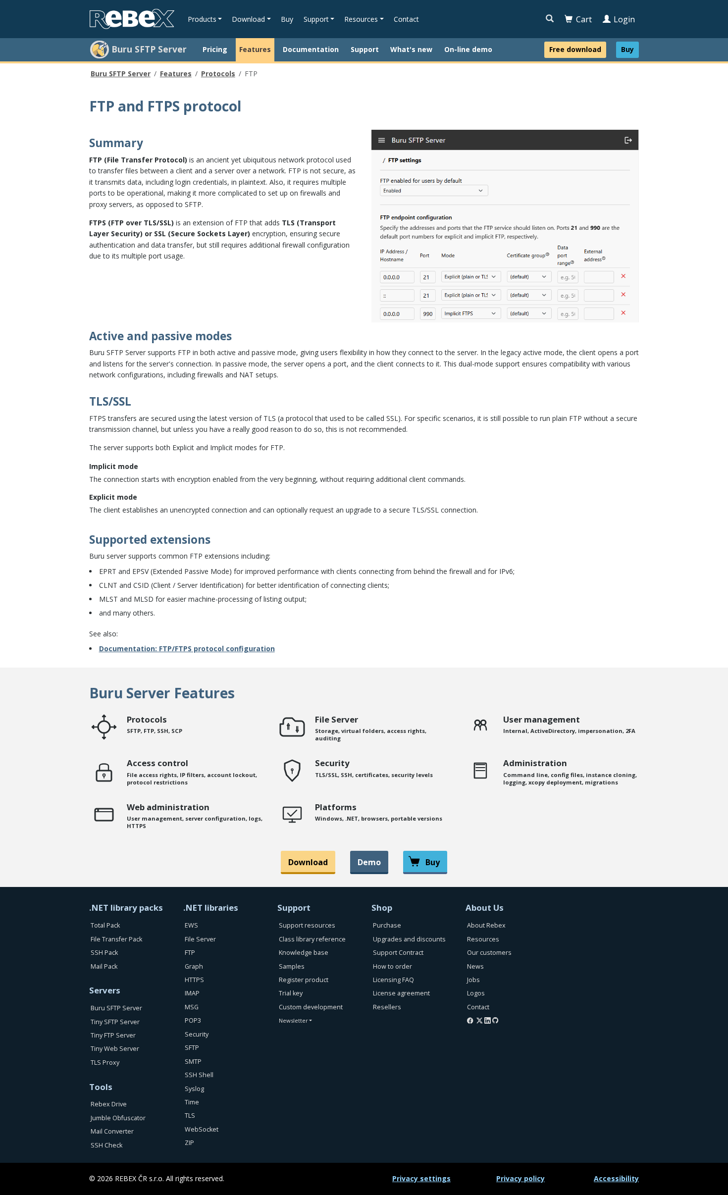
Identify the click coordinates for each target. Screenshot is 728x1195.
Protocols (218, 73)
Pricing (215, 49)
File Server (200, 939)
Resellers (387, 1007)
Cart (584, 19)
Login (624, 19)
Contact (406, 19)
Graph (194, 966)
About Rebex (486, 925)
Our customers (489, 952)
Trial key (291, 993)
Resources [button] (361, 19)
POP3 (193, 1020)
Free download (575, 49)
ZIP (189, 1143)
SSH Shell (199, 1075)
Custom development (311, 1007)
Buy (287, 19)
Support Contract (398, 952)
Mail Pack (104, 966)
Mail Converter (112, 1131)
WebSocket (201, 1129)
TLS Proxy (105, 1062)
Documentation (311, 49)
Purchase (387, 925)
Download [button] (248, 19)
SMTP (193, 1061)
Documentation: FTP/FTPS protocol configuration (187, 648)
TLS (190, 1115)
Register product (303, 980)
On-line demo (468, 49)
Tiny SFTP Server (115, 1022)
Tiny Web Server (115, 1048)
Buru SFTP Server (121, 73)
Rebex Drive (109, 1104)
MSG (192, 1007)
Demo (369, 862)
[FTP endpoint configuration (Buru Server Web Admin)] (505, 225)
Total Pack (105, 925)
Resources (483, 939)
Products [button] (202, 19)
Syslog (194, 1089)
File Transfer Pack (116, 939)
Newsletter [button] (293, 1020)
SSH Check (106, 1145)
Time (192, 1102)
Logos (476, 993)
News (475, 966)
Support (365, 49)
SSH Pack (104, 952)
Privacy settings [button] (421, 1178)
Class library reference (312, 939)
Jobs (473, 980)
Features (255, 49)
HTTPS (194, 980)
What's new (411, 49)
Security (196, 1034)
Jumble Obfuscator (118, 1118)
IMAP (192, 993)
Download (308, 862)
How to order (392, 966)
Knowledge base (303, 952)
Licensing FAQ (393, 980)
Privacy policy (520, 1178)
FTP (190, 952)
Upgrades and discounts (409, 939)
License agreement (401, 993)
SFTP (192, 1047)
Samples (292, 966)
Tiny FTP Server (113, 1035)
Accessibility (616, 1178)
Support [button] (316, 19)
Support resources (307, 925)
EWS (191, 925)
